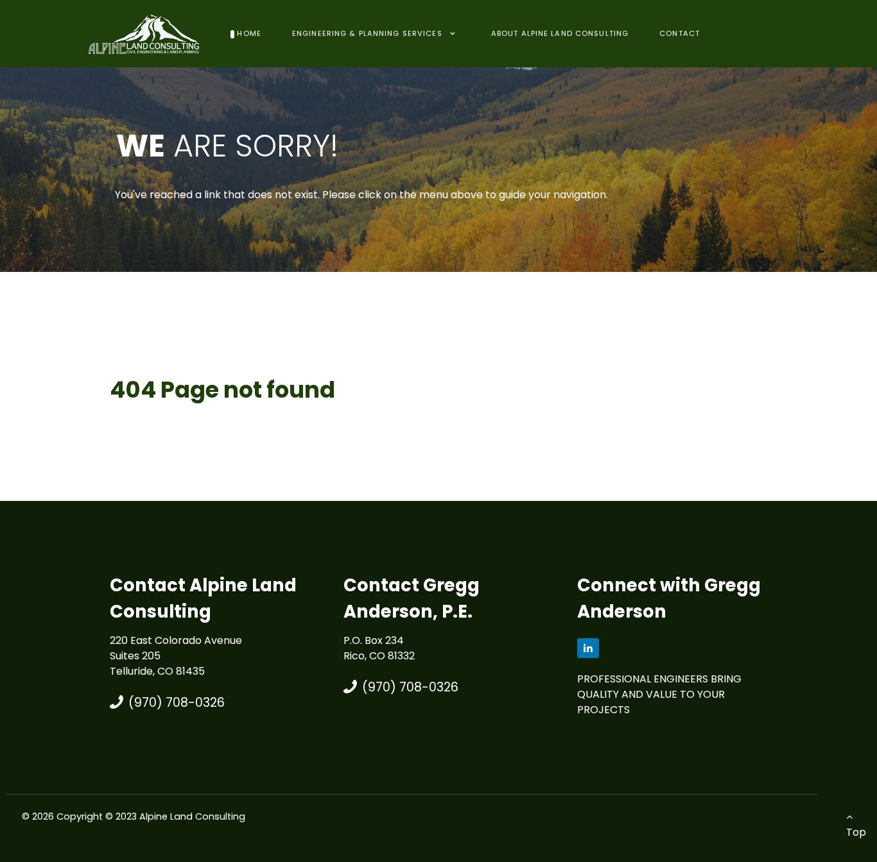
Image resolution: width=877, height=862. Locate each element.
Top (856, 832)
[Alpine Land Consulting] (144, 33)
